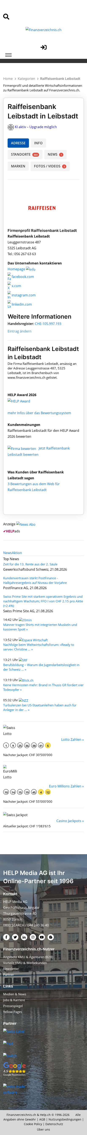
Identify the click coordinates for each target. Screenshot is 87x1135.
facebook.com (22, 276)
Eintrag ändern (19, 331)
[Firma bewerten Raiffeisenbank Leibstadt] (22, 448)
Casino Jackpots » (70, 820)
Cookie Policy (33, 1124)
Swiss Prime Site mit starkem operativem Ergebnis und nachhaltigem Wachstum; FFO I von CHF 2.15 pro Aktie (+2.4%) (43, 601)
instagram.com (23, 295)
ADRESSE (18, 143)
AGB (42, 1119)
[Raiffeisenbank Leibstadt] (23, 400)
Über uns (43, 1129)
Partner (8, 974)
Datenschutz (54, 1124)
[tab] (7, 552)
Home (8, 78)
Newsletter (11, 969)
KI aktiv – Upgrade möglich (36, 127)
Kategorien (26, 78)
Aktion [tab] (17, 552)
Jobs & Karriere (14, 1000)
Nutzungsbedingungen (65, 1119)
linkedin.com (21, 304)
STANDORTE (24, 154)
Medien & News (14, 994)
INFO (38, 143)
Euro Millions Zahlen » (66, 786)
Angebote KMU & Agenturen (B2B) (28, 957)
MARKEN (18, 166)
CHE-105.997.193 (48, 323)
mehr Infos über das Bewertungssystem (39, 413)
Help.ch (45, 1115)
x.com (16, 286)
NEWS (55, 154)
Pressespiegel (13, 1006)
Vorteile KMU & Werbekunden (25, 963)
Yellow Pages (12, 1012)
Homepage (17, 269)
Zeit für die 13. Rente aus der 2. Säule (30, 564)
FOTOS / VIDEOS (49, 166)
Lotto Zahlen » (72, 739)
